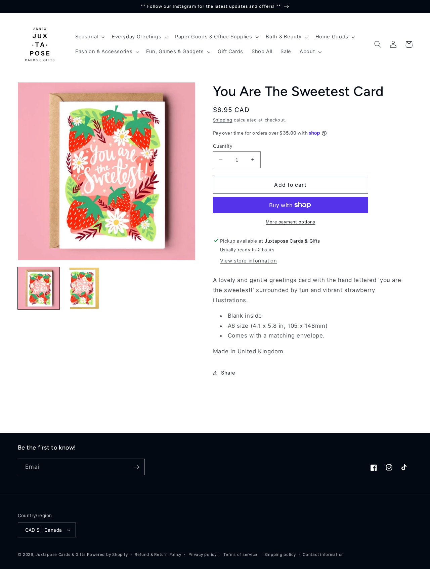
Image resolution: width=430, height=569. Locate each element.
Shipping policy (280, 554)
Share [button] (228, 372)
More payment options (290, 221)
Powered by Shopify (107, 554)
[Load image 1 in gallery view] (38, 288)
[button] (89, 37)
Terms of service (240, 554)
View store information (248, 260)
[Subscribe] (136, 467)
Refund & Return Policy (158, 554)
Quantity (222, 145)
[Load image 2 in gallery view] (83, 288)
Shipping (222, 119)
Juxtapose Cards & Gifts (60, 554)
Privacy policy (202, 554)
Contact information (323, 554)
